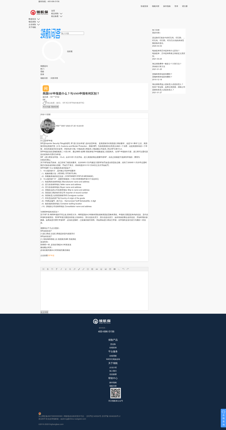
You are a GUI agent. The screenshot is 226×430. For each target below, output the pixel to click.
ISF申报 (51, 255)
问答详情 (54, 78)
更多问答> (156, 32)
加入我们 (113, 370)
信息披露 (113, 374)
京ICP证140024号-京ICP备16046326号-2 (103, 416)
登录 (176, 6)
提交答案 (44, 312)
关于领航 (32, 27)
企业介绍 (113, 367)
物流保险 (32, 21)
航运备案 (55, 16)
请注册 (185, 6)
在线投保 (113, 347)
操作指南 (167, 6)
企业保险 (32, 24)
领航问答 (155, 6)
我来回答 (55, 106)
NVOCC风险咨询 (113, 359)
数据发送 (32, 19)
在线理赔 (113, 355)
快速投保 (144, 6)
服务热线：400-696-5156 (48, 1)
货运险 (113, 344)
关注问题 (46, 106)
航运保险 (55, 13)
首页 (53, 10)
